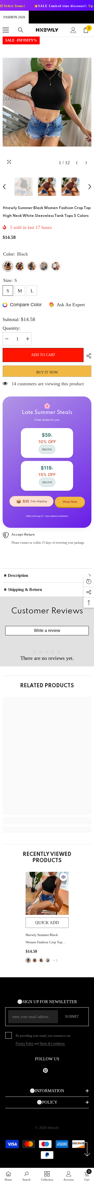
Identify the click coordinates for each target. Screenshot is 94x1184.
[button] (76, 162)
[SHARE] (87, 356)
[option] (47, 102)
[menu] (6, 30)
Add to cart (42, 355)
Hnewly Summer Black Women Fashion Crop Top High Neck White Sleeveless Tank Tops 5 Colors (46, 939)
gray (41, 960)
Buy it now (47, 372)
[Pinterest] (45, 1070)
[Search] (20, 30)
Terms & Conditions (52, 1043)
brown (34, 960)
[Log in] (73, 30)
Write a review (47, 630)
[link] (47, 820)
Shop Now (70, 502)
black (28, 960)
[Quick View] (63, 877)
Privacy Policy (25, 1043)
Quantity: (11, 328)
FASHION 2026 (14, 17)
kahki (47, 960)
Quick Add (47, 922)
